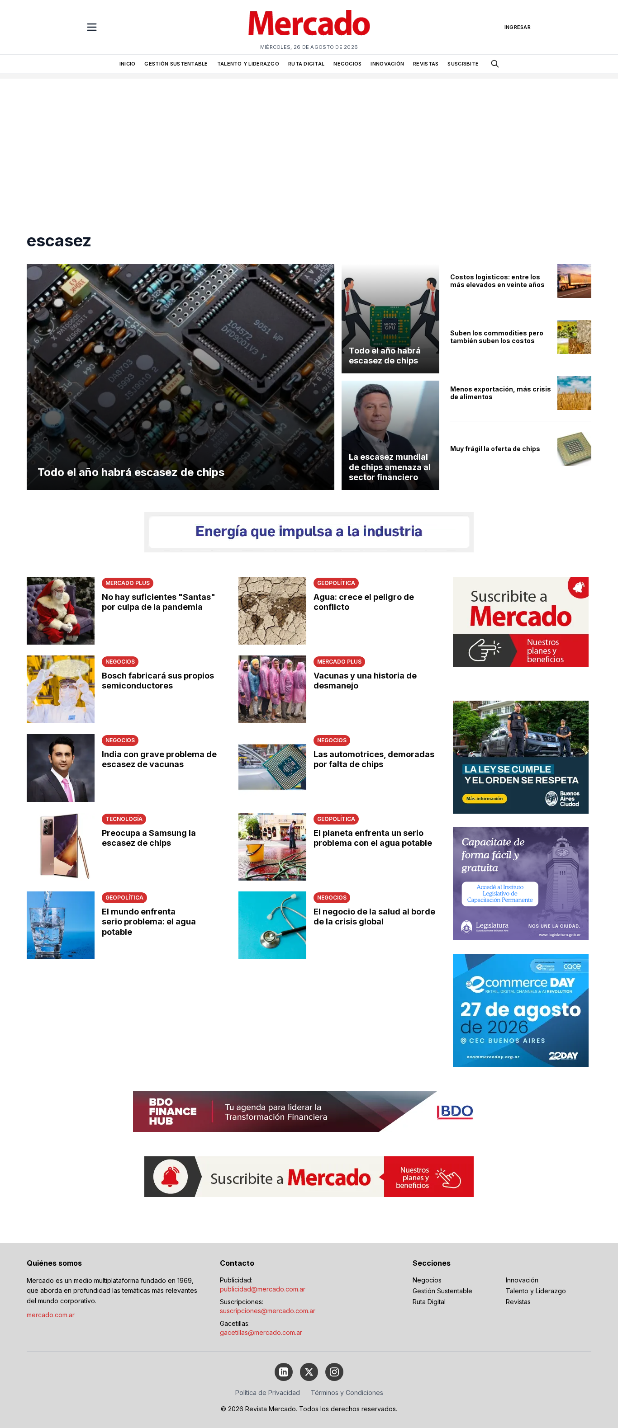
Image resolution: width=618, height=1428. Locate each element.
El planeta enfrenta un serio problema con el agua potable (373, 838)
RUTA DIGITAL (306, 64)
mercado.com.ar (51, 1315)
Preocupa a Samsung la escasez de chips (149, 838)
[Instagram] (334, 1372)
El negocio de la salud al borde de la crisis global (374, 917)
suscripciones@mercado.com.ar (267, 1311)
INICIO (127, 64)
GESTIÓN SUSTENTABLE (176, 64)
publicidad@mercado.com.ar (262, 1289)
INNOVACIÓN (387, 64)
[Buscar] (495, 64)
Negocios (427, 1280)
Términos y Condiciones (347, 1392)
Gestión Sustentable (442, 1291)
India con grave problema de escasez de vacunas (159, 759)
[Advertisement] (309, 142)
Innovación (522, 1280)
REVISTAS (425, 64)
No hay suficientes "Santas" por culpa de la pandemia (158, 602)
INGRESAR (517, 27)
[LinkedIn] (284, 1372)
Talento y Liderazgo (536, 1291)
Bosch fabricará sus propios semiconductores (158, 681)
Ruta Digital (429, 1301)
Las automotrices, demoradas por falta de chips (374, 759)
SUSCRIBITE (463, 64)
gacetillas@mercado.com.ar (261, 1332)
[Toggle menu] (92, 27)
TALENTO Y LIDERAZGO (248, 64)
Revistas (518, 1301)
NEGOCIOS (347, 64)
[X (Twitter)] (309, 1372)
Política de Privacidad (267, 1392)
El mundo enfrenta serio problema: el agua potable (149, 922)
